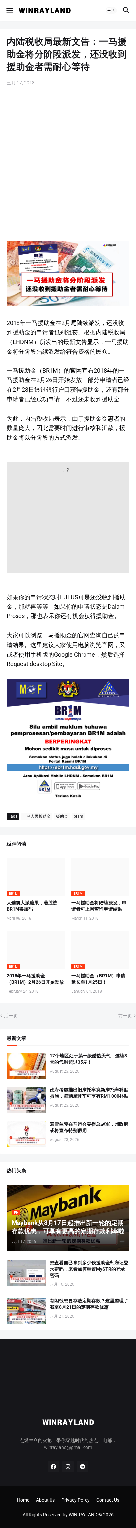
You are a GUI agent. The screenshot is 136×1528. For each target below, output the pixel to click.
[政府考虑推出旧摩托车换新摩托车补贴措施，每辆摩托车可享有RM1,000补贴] (26, 1100)
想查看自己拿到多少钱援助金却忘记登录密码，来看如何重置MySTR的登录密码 (89, 1269)
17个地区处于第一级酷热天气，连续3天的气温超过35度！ (88, 1059)
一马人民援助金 (37, 816)
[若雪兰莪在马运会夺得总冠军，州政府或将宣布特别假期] (26, 1134)
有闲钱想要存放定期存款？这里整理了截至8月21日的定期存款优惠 (89, 1304)
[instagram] (68, 1466)
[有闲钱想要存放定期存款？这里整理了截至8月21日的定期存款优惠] (26, 1311)
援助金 (62, 816)
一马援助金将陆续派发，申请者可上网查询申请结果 (99, 906)
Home (23, 1500)
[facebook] (53, 1466)
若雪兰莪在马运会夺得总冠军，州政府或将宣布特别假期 (89, 1127)
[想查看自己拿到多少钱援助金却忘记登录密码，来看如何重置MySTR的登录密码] (26, 1273)
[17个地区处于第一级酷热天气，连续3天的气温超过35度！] (26, 1066)
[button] (9, 10)
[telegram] (82, 1466)
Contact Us (107, 1500)
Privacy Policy (75, 1500)
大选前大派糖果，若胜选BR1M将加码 (32, 906)
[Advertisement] (68, 164)
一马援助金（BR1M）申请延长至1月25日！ (98, 979)
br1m (78, 816)
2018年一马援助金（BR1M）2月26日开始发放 (35, 979)
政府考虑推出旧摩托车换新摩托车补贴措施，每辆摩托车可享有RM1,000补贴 (89, 1093)
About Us (45, 1500)
